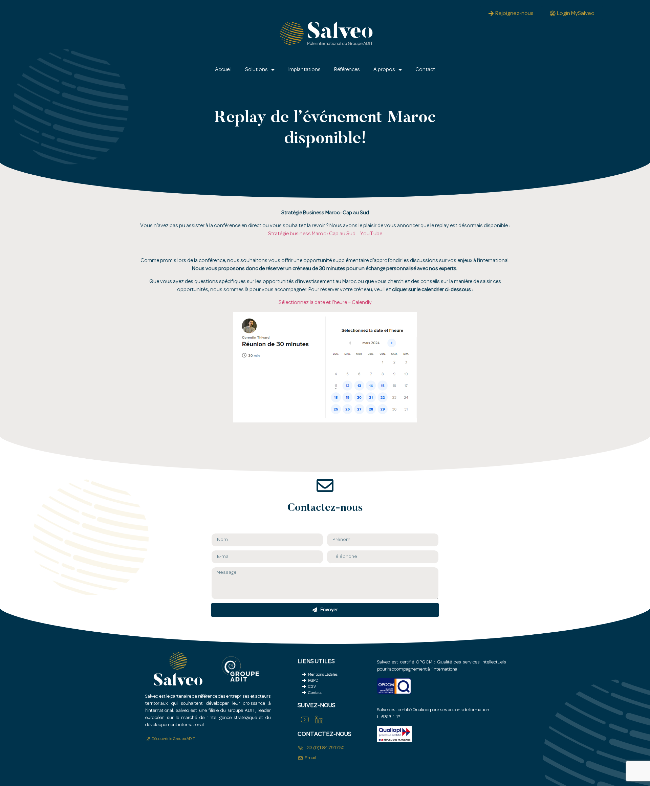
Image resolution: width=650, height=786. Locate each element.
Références (347, 69)
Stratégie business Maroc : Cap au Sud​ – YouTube (325, 234)
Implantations (304, 69)
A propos (384, 69)
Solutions (256, 69)
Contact (425, 69)
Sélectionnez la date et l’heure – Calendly (325, 302)
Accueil (223, 69)
